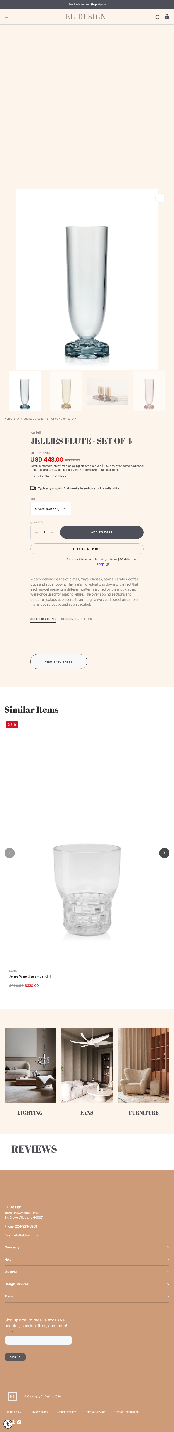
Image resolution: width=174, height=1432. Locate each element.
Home (8, 418)
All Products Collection (31, 418)
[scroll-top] (164, 1409)
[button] (7, 17)
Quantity (37, 522)
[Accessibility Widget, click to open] (7, 1424)
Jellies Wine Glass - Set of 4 (30, 976)
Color (34, 498)
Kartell (13, 971)
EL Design (47, 1396)
